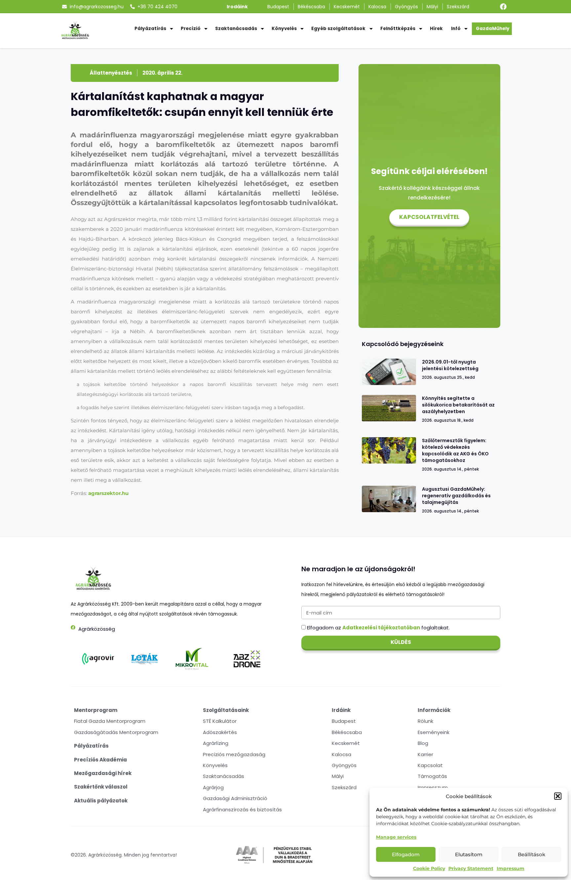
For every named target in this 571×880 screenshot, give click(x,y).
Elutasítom (468, 854)
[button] (557, 796)
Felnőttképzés (397, 28)
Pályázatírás (150, 28)
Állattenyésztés (111, 72)
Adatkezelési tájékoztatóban (381, 627)
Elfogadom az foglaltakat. (378, 627)
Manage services (396, 837)
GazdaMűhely (493, 28)
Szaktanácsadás (236, 28)
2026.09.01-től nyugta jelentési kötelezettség (450, 365)
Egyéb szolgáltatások (338, 28)
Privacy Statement (470, 868)
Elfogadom (406, 854)
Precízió (191, 28)
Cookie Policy (429, 868)
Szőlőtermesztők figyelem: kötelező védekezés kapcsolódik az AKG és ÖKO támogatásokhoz (455, 450)
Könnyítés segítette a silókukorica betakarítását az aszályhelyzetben (458, 405)
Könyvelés (284, 28)
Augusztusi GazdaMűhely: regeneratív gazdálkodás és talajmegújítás (456, 496)
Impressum (510, 868)
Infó (456, 28)
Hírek (436, 28)
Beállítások (531, 854)
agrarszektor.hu (108, 493)
